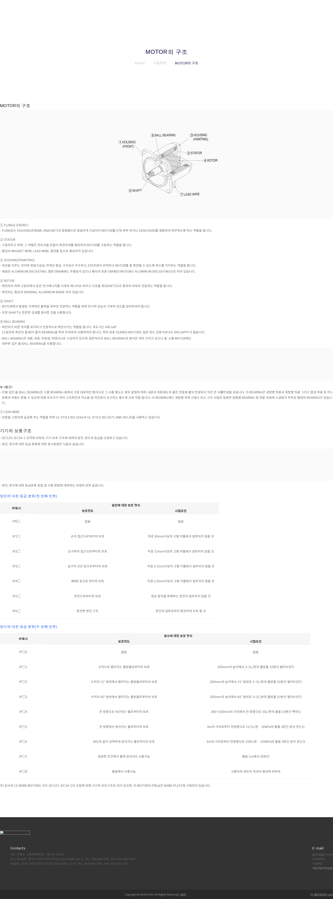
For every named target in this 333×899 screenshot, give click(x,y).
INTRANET (318, 859)
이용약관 (317, 863)
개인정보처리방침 (322, 868)
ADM (183, 894)
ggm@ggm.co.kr (322, 854)
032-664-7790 (93, 863)
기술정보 (159, 62)
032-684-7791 (101, 859)
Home (140, 62)
